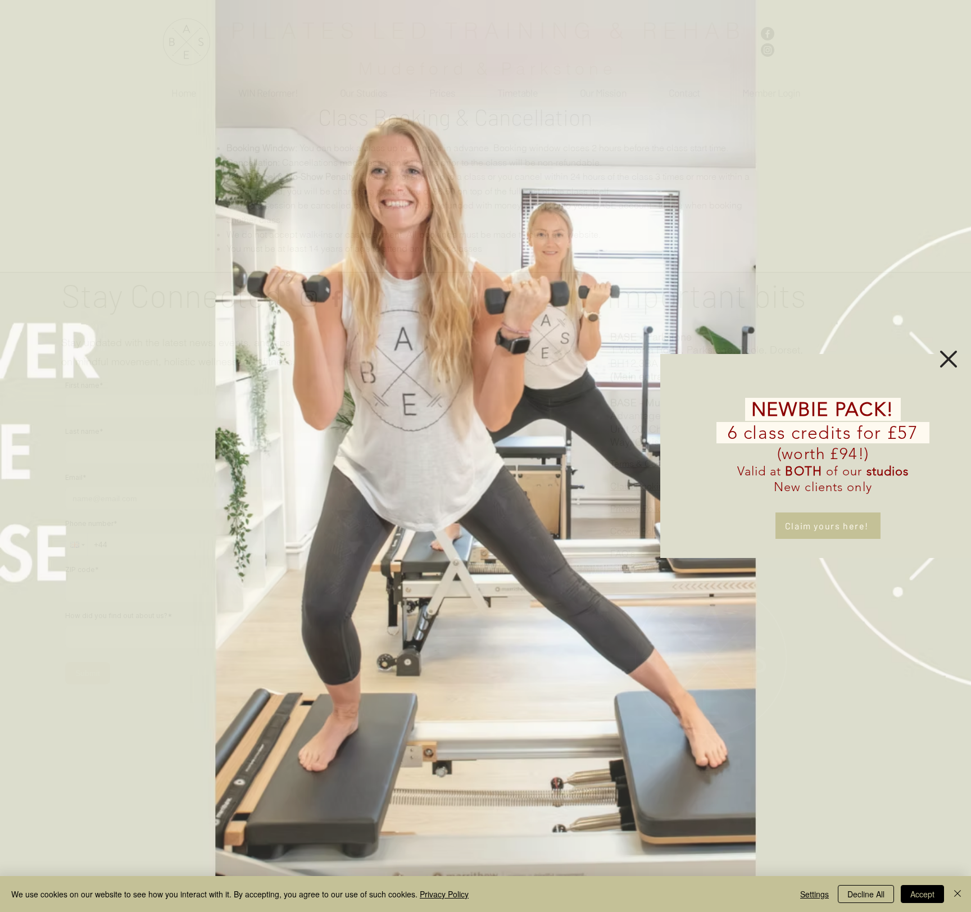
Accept (922, 894)
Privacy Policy (444, 894)
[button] (948, 359)
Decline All (865, 894)
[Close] (957, 894)
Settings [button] (814, 894)
